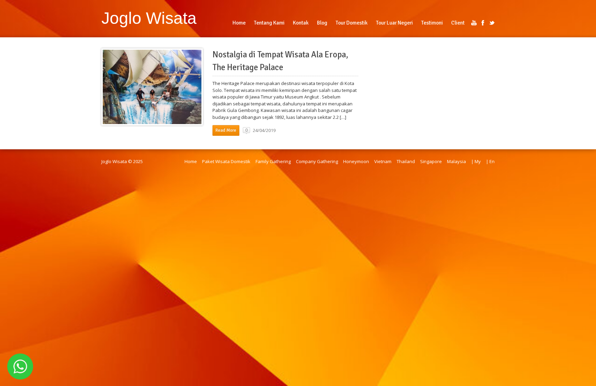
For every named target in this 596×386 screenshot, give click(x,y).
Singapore (431, 161)
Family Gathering (273, 161)
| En (490, 161)
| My (476, 161)
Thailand (406, 161)
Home (191, 161)
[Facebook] (483, 23)
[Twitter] (492, 23)
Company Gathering (317, 161)
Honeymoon (356, 161)
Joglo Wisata (149, 18)
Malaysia (456, 161)
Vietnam (382, 161)
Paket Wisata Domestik (226, 161)
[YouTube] (474, 23)
